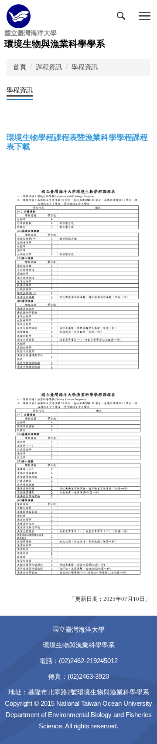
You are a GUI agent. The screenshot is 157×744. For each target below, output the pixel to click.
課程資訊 (49, 66)
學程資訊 (85, 66)
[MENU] (144, 16)
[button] (123, 18)
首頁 (19, 66)
